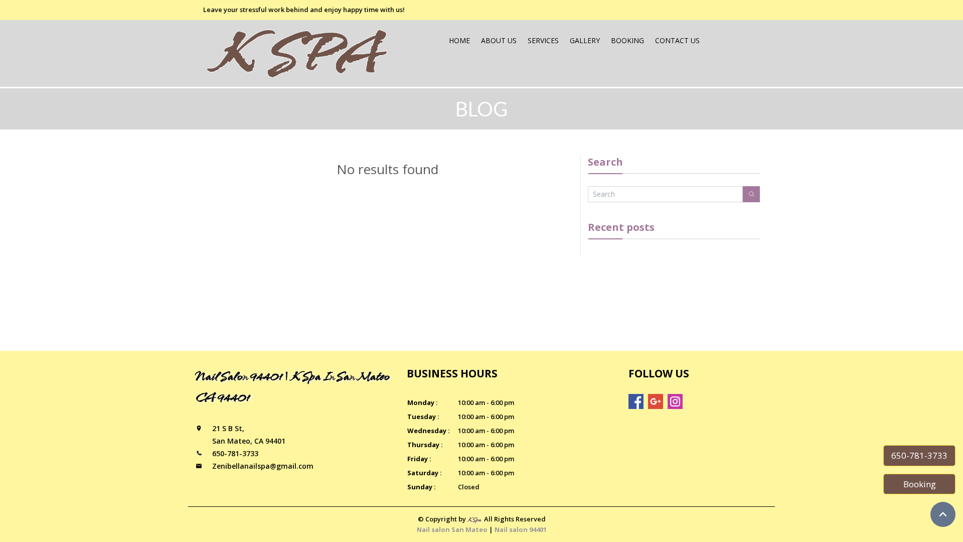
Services (543, 40)
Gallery (585, 40)
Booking (627, 40)
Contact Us (677, 40)
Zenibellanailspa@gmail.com (262, 466)
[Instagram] (675, 401)
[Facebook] (636, 401)
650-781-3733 (919, 455)
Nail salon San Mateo (452, 529)
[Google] (655, 401)
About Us (499, 40)
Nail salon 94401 (521, 529)
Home (459, 40)
